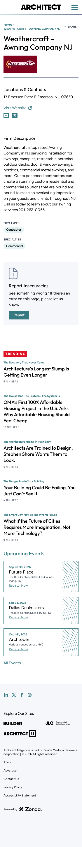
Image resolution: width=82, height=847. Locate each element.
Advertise (10, 770)
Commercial (14, 246)
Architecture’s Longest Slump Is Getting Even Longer (36, 372)
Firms (7, 25)
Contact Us (11, 779)
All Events (12, 663)
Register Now (18, 585)
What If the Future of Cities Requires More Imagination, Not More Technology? (36, 527)
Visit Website (14, 107)
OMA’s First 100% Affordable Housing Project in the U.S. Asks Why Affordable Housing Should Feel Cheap (36, 411)
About (7, 762)
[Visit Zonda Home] (22, 809)
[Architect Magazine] (41, 7)
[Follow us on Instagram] (29, 695)
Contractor (13, 229)
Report (19, 315)
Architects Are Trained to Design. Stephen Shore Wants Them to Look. (38, 454)
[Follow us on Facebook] (21, 695)
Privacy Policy (12, 787)
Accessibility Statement (19, 795)
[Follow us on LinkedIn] (6, 695)
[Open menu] (74, 7)
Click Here (6, 115)
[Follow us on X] (14, 695)
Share (72, 26)
